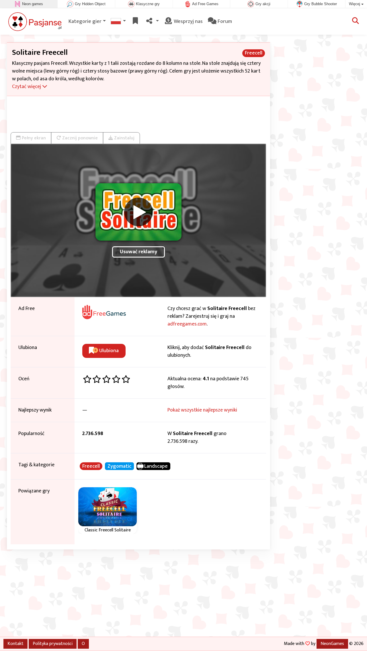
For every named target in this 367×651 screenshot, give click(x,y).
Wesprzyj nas (188, 21)
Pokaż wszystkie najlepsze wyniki (202, 410)
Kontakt (15, 643)
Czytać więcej (27, 86)
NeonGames (332, 643)
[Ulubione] (135, 21)
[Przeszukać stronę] (355, 21)
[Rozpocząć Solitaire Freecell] (138, 212)
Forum (224, 21)
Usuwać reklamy (138, 251)
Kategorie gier (85, 21)
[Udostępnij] (151, 21)
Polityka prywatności (53, 643)
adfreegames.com (187, 324)
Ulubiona (108, 350)
